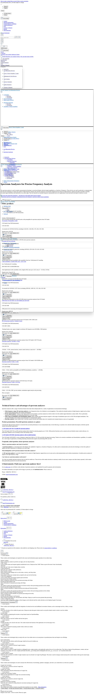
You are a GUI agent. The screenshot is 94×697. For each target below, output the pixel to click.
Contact (5, 21)
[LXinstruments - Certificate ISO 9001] (6, 514)
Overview (3, 54)
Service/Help (6, 18)
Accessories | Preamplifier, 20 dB (9, 220)
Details (3, 277)
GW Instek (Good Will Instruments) (15, 212)
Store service (4, 518)
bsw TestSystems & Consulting (14, 211)
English (5, 8)
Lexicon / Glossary (8, 27)
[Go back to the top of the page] (2, 551)
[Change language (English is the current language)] (1, 129)
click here (6, 507)
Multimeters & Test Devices (10, 170)
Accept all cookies (40, 688)
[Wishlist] (1, 44)
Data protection (7, 30)
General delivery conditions (10, 23)
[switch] (1, 555)
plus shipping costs (14, 232)
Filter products (7, 200)
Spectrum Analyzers (12, 161)
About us (6, 144)
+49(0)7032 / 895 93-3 (8, 500)
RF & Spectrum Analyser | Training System (12, 321)
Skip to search (13, 1)
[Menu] (2, 35)
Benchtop (12, 162)
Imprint (5, 29)
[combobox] (7, 37)
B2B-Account (7, 521)
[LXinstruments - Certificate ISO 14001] (17, 514)
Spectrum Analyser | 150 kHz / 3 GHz (11, 341)
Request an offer (6, 238)
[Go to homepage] (5, 33)
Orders (17, 54)
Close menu (5, 50)
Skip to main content (5, 1)
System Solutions (8, 145)
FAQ (5, 26)
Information (3, 528)
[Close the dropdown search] (19, 37)
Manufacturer (7, 142)
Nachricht (6, 542)
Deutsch (6, 6)
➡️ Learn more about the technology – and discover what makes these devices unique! (21, 195)
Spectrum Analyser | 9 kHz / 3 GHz (10, 361)
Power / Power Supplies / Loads (11, 169)
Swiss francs (7, 13)
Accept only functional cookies (15, 688)
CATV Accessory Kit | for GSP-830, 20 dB (12, 280)
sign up (3, 53)
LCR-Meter (10, 159)
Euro (5, 15)
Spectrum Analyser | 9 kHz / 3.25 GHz (11, 382)
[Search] (15, 37)
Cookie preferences (8, 25)
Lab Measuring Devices (9, 158)
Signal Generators (11, 165)
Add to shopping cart (7, 236)
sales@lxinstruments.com (12, 474)
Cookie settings (4, 688)
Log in (2, 52)
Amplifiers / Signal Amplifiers (14, 166)
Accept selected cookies (29, 688)
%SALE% (6, 157)
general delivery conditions (50, 548)
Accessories (13, 163)
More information (42, 687)
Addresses (13, 54)
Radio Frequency (8, 174)
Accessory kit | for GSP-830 (8, 241)
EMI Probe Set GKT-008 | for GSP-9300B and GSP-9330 (15, 300)
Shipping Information (8, 22)
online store (8, 467)
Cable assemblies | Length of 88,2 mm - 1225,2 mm (14, 261)
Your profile (8, 54)
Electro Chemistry (8, 173)
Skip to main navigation (22, 1)
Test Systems (7, 171)
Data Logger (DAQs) (12, 167)
